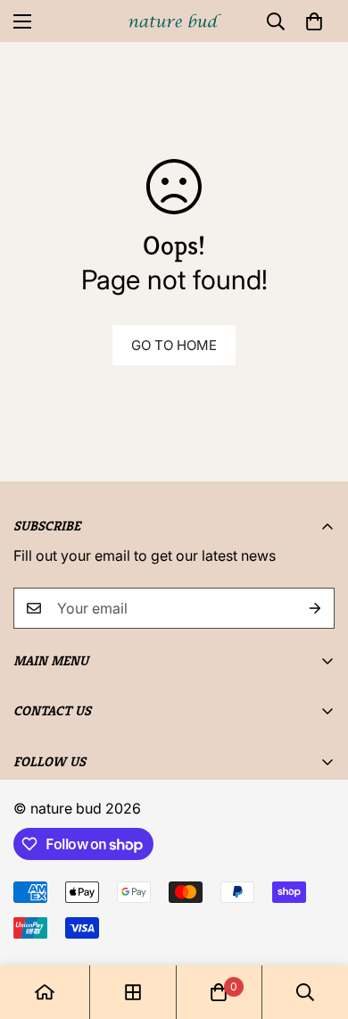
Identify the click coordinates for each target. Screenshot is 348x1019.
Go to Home (174, 345)
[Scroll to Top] (316, 924)
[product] (44, 992)
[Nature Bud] (174, 21)
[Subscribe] (315, 608)
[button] (314, 21)
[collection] (133, 992)
